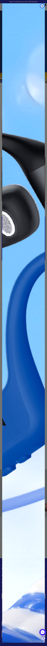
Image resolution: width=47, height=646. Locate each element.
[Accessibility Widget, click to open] (43, 638)
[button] (42, 632)
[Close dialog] (42, 6)
